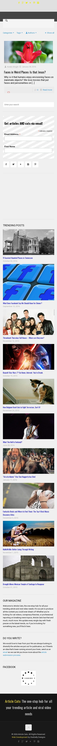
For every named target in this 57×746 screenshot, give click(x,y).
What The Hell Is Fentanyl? (12, 442)
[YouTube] (30, 2)
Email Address (12, 134)
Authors (31, 33)
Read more (47, 90)
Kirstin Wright (12, 67)
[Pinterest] (34, 2)
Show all (50, 33)
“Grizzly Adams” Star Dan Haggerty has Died (19, 476)
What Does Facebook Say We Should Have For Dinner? (22, 303)
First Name (9, 146)
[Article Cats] (28, 12)
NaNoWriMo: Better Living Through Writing (18, 549)
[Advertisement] (25, 196)
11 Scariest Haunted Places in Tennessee (18, 257)
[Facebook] (19, 2)
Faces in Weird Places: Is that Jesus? (25, 72)
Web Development (19, 737)
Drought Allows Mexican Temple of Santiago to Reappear (23, 584)
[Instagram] (38, 2)
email (5, 652)
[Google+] (22, 2)
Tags (19, 33)
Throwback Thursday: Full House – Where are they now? (23, 337)
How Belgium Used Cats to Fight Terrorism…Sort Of (21, 407)
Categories (7, 33)
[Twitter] (26, 2)
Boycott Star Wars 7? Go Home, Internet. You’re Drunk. (23, 372)
